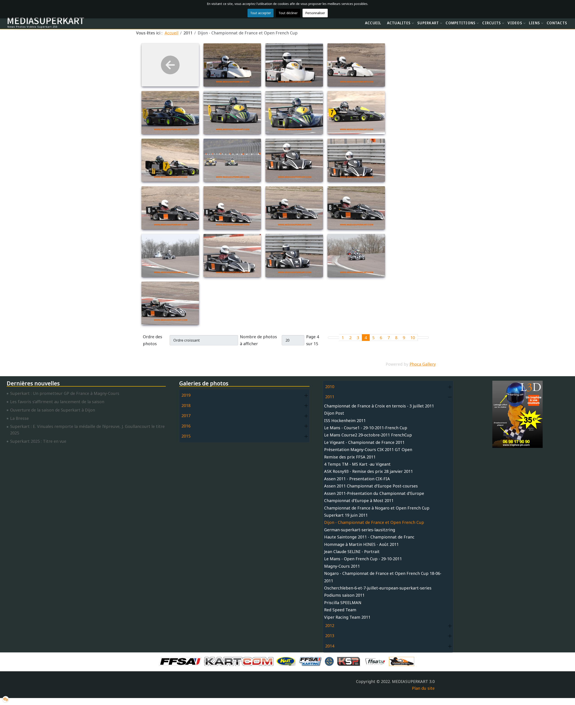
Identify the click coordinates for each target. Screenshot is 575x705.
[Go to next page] (420, 337)
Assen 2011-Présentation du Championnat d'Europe (374, 493)
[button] (306, 395)
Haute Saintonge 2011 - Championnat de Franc (369, 537)
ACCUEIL (373, 23)
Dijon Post (334, 413)
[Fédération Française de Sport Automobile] (181, 661)
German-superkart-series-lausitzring (359, 529)
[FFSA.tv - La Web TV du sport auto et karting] (376, 661)
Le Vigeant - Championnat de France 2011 (364, 442)
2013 (329, 635)
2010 (329, 386)
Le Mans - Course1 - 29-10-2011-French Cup (365, 427)
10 (412, 337)
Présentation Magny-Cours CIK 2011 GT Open (368, 449)
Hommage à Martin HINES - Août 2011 (361, 544)
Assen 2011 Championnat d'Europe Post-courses (371, 486)
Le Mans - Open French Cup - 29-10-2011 (363, 558)
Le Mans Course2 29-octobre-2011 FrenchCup (368, 435)
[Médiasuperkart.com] (402, 661)
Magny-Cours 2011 (342, 566)
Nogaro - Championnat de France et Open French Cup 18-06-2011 (382, 577)
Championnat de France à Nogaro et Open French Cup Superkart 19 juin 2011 (376, 511)
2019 (185, 395)
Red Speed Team (340, 609)
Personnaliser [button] (315, 13)
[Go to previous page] (336, 337)
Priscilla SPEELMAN (342, 602)
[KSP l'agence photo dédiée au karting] (349, 661)
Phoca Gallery (422, 364)
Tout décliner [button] (288, 13)
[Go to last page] (426, 337)
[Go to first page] (331, 337)
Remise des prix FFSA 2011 (350, 457)
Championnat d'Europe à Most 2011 (359, 500)
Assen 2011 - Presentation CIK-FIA (357, 478)
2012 (329, 625)
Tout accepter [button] (260, 13)
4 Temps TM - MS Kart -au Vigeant (357, 464)
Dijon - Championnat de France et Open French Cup (374, 522)
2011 (329, 396)
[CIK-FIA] (330, 661)
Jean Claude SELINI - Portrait (352, 551)
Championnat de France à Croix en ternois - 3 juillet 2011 (379, 406)
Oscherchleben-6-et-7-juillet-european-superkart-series (377, 588)
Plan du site (423, 688)
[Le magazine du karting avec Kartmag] (287, 661)
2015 (185, 436)
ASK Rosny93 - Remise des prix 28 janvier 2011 (368, 471)
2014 (329, 646)
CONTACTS (557, 23)
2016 (185, 426)
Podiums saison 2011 (344, 595)
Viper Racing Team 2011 (347, 617)
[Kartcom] (240, 661)
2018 (185, 405)
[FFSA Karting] (311, 661)
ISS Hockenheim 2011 (345, 420)
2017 (185, 415)
